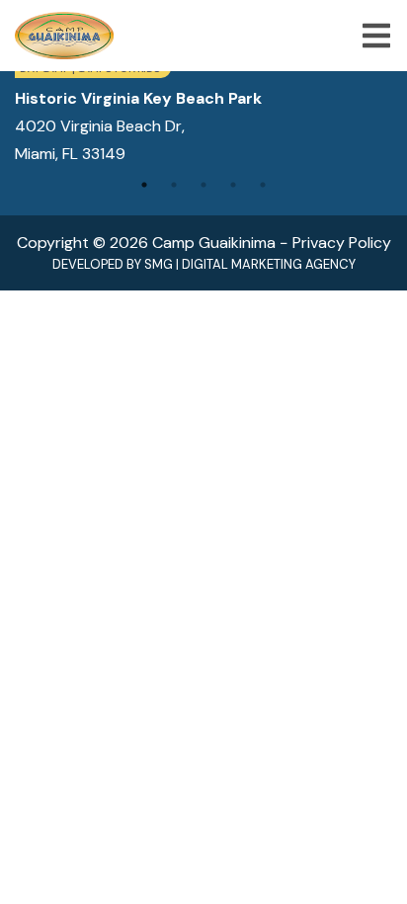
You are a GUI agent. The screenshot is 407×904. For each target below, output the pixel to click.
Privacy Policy (341, 242)
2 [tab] (174, 185)
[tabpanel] (203, 112)
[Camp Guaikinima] (64, 35)
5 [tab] (263, 185)
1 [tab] (144, 185)
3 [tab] (203, 185)
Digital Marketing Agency (269, 264)
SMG (158, 264)
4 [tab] (233, 185)
